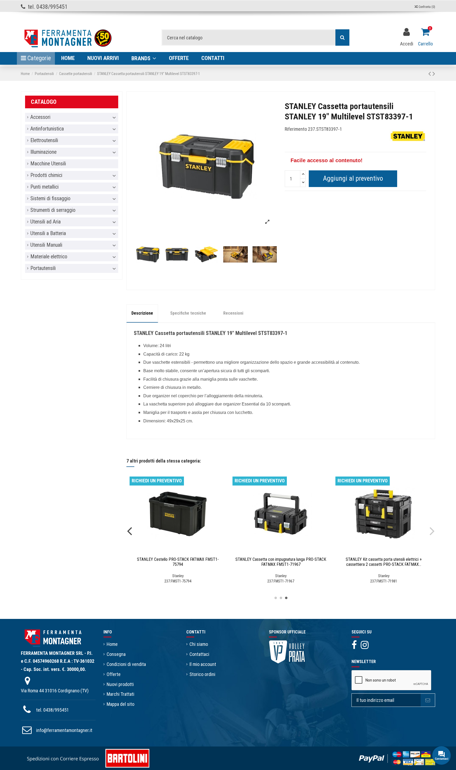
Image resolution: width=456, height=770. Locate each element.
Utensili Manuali (46, 245)
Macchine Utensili (48, 163)
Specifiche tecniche (188, 313)
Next (432, 530)
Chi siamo (198, 644)
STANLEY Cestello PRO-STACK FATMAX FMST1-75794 (178, 562)
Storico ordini (202, 674)
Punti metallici (44, 187)
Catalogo (43, 102)
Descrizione (142, 313)
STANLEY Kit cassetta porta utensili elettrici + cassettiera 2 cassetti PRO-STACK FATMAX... (384, 562)
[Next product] (434, 73)
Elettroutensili (44, 140)
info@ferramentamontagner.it (64, 730)
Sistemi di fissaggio (50, 198)
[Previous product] (430, 73)
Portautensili (43, 268)
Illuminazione (43, 152)
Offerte (114, 674)
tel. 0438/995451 (52, 710)
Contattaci (199, 654)
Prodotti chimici (46, 175)
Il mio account (202, 664)
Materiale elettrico (48, 256)
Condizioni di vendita (126, 664)
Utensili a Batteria (48, 233)
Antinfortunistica (47, 129)
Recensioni (233, 313)
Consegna (116, 654)
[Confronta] (173, 552)
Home (112, 644)
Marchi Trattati (120, 694)
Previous (129, 530)
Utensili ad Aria (45, 222)
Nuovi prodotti (120, 684)
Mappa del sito (120, 704)
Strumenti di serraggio (52, 210)
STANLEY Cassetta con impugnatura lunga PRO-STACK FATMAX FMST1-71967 (280, 562)
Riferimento (296, 129)
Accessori (40, 117)
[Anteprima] (182, 552)
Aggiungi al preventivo (353, 178)
